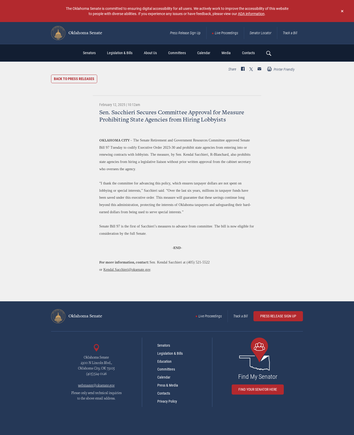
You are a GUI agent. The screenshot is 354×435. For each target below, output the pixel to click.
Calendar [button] (203, 53)
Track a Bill (290, 33)
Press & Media (167, 385)
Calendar (163, 377)
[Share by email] (259, 69)
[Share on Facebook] (243, 69)
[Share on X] (251, 69)
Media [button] (226, 53)
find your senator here (257, 389)
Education (164, 361)
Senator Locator (260, 33)
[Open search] (268, 53)
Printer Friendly (284, 69)
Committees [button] (177, 53)
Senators (163, 345)
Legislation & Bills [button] (119, 53)
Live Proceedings (226, 33)
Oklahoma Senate (84, 33)
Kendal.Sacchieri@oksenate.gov (126, 270)
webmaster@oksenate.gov (96, 386)
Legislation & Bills (170, 353)
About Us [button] (150, 53)
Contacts (163, 393)
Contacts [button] (248, 53)
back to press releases (74, 79)
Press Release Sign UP (278, 316)
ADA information (251, 13)
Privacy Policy (167, 401)
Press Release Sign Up (185, 33)
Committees (166, 369)
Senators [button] (89, 53)
